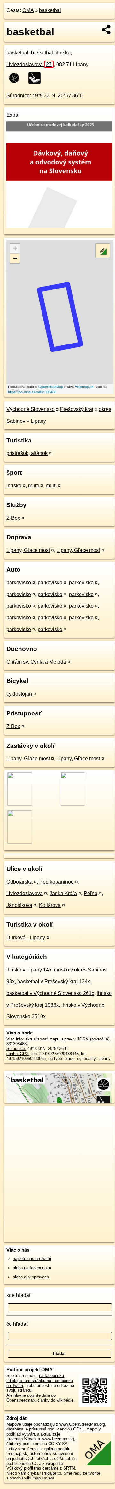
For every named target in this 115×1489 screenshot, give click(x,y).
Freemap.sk (84, 386)
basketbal (50, 10)
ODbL (78, 1429)
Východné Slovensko (30, 409)
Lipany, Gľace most (28, 550)
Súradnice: (18, 95)
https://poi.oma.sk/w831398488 (32, 391)
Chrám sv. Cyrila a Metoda (36, 661)
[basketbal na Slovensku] (16, 78)
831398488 (16, 1043)
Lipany (38, 421)
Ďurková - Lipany (25, 937)
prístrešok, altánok (27, 453)
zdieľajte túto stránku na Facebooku (39, 1380)
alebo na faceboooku (32, 1267)
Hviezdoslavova (29, 64)
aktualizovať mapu (42, 1039)
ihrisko (13, 485)
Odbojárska (19, 882)
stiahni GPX (17, 1053)
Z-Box (13, 518)
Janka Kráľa (63, 893)
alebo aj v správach (31, 1277)
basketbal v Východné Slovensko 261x (50, 993)
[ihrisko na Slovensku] (36, 78)
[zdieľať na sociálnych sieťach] (106, 29)
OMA (28, 10)
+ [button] (15, 248)
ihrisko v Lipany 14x (28, 969)
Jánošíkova (19, 905)
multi (33, 485)
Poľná (90, 893)
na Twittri (14, 1385)
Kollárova (50, 905)
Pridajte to (51, 1473)
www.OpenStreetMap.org (82, 1424)
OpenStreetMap (50, 386)
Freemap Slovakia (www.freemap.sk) (40, 1439)
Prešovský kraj (76, 409)
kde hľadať (18, 1295)
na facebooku (51, 1375)
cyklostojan (19, 694)
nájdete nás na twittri (32, 1258)
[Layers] (103, 251)
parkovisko (18, 582)
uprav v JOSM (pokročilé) (85, 1039)
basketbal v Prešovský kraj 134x (53, 981)
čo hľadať (17, 1324)
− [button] (15, 258)
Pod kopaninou (56, 882)
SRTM (69, 1468)
